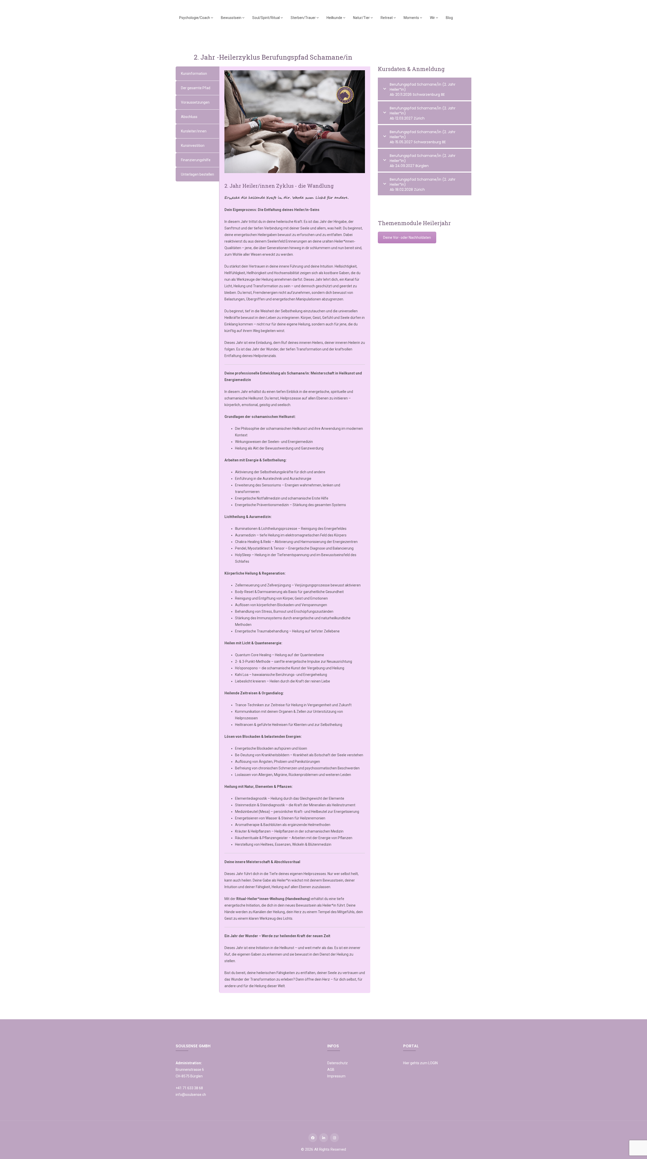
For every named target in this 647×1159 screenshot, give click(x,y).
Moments (412, 18)
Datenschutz (337, 1063)
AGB (330, 1070)
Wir (433, 18)
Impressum (336, 1076)
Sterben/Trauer (303, 18)
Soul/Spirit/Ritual (266, 18)
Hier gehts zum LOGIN (420, 1063)
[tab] (197, 73)
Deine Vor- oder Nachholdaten (407, 237)
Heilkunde (335, 18)
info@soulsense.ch (191, 1095)
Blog (449, 18)
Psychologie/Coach (195, 18)
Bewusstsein (231, 18)
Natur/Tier (362, 18)
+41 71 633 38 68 (189, 1088)
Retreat (387, 18)
